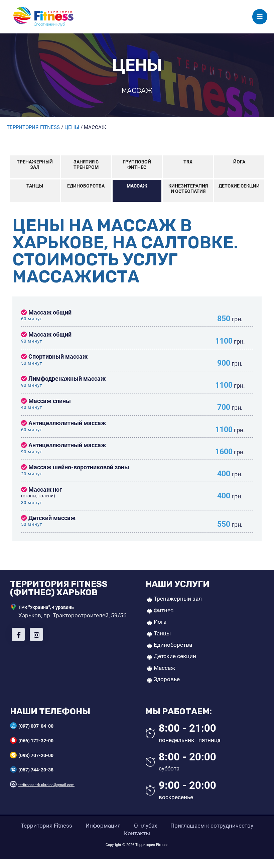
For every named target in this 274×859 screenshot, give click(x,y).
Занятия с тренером (86, 164)
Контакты (137, 833)
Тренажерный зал (35, 164)
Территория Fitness (46, 825)
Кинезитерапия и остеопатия (188, 188)
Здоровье (167, 679)
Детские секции (239, 186)
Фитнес (163, 610)
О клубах (145, 825)
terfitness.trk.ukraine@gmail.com (46, 785)
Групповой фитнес (137, 164)
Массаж (137, 186)
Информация (103, 825)
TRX (187, 161)
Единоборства (86, 186)
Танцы (34, 186)
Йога (239, 161)
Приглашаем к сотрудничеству (211, 825)
